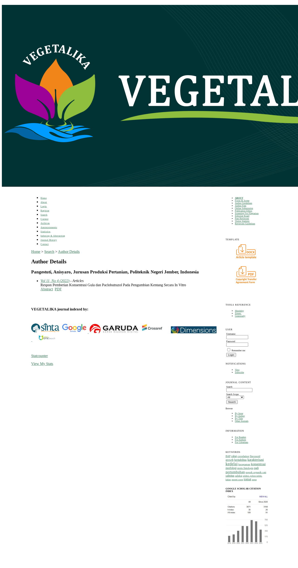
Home (44, 198)
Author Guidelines (243, 203)
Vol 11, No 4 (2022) (55, 281)
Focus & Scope (242, 200)
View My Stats (42, 364)
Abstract (47, 289)
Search (44, 214)
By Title (239, 418)
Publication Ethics (243, 211)
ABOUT (239, 198)
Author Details (69, 252)
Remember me (238, 350)
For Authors (240, 439)
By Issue (239, 413)
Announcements (49, 227)
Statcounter (39, 356)
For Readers (240, 437)
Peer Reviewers (242, 218)
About (44, 202)
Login (44, 206)
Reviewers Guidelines (245, 223)
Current (44, 219)
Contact (45, 244)
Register (45, 210)
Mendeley (239, 311)
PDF (58, 289)
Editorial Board (242, 216)
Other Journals (241, 421)
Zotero (238, 313)
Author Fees (240, 205)
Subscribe (239, 372)
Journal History (49, 240)
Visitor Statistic (242, 221)
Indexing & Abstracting (53, 235)
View (237, 369)
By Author (240, 416)
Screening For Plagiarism (247, 213)
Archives (45, 223)
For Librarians (241, 442)
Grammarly (240, 316)
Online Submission (244, 208)
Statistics (45, 231)
